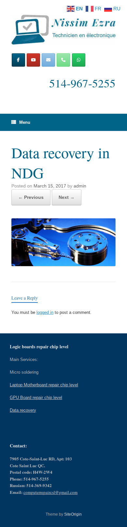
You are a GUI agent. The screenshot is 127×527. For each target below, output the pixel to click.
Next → (67, 197)
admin (80, 185)
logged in (44, 312)
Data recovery (23, 410)
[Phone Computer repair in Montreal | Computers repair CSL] (63, 60)
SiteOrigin (73, 514)
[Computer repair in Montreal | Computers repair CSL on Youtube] (33, 60)
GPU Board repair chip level (36, 397)
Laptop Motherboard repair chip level (44, 384)
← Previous (31, 197)
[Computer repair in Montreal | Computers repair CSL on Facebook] (18, 60)
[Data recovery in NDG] (63, 264)
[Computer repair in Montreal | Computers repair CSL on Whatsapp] (78, 60)
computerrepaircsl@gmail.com (50, 492)
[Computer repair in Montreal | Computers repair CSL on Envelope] (48, 60)
